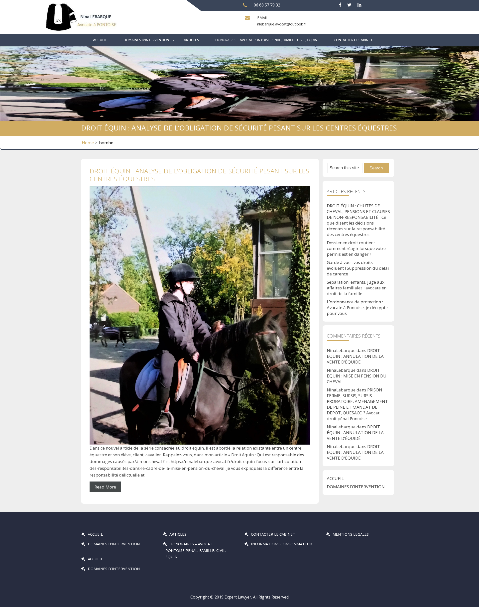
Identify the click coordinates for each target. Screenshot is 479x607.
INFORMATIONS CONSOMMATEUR (281, 543)
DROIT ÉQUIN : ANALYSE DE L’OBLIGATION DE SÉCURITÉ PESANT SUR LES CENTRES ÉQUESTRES (199, 174)
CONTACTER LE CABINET (353, 40)
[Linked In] (359, 5)
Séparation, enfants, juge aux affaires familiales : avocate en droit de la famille (356, 287)
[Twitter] (349, 5)
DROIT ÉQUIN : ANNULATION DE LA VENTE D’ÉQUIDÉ (355, 356)
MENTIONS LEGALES (351, 534)
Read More (105, 487)
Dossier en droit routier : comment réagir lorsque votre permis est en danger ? (356, 248)
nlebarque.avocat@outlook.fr (281, 23)
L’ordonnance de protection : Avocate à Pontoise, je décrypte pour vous (357, 307)
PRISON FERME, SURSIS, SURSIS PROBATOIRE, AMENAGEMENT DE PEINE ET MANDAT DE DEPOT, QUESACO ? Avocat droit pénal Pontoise (357, 404)
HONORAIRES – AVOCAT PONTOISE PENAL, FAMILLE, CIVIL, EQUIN (266, 40)
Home (88, 142)
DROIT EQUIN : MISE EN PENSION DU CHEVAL (356, 375)
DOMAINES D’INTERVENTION (146, 40)
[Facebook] (340, 5)
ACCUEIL (100, 40)
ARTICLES (191, 40)
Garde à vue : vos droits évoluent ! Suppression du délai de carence (358, 268)
